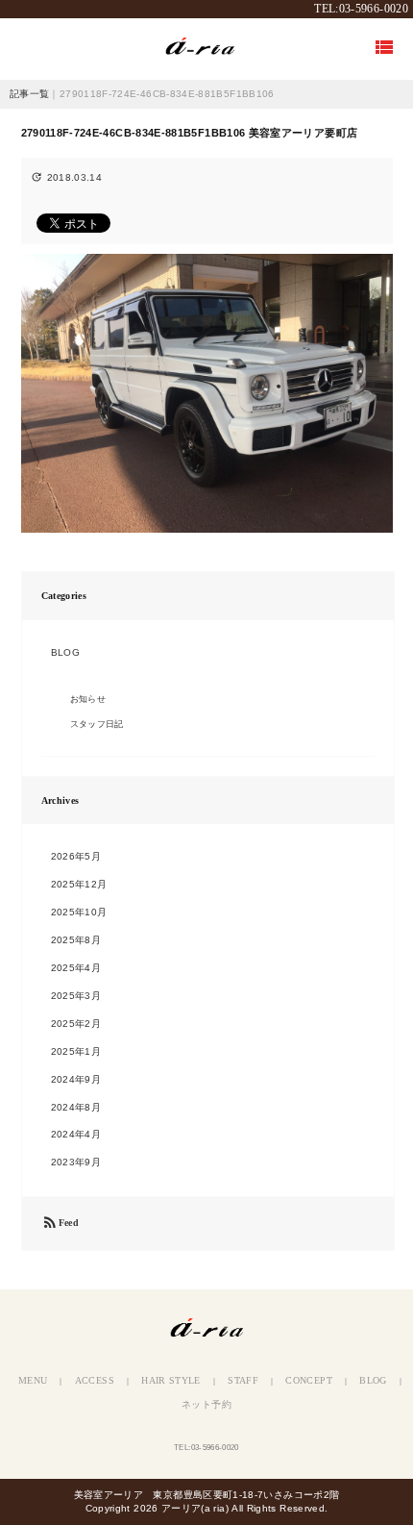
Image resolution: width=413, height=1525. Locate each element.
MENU (32, 1380)
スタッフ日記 (97, 724)
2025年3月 (76, 995)
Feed (60, 1223)
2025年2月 (76, 1023)
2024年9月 (76, 1079)
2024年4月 (76, 1134)
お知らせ (88, 699)
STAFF (243, 1380)
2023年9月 (76, 1162)
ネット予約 (206, 1404)
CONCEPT (308, 1380)
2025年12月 (79, 884)
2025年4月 (76, 967)
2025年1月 (76, 1051)
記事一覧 (29, 93)
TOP (206, 48)
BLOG (65, 652)
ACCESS (94, 1380)
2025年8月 (76, 940)
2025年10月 (79, 912)
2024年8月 (76, 1107)
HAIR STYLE (171, 1380)
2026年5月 (76, 856)
